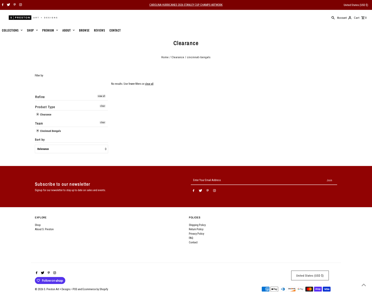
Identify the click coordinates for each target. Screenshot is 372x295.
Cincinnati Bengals (50, 131)
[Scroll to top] (363, 284)
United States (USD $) (356, 5)
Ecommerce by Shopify (95, 289)
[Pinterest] (14, 5)
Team (39, 123)
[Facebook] (2, 5)
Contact (193, 242)
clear (102, 106)
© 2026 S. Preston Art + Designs (53, 289)
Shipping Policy (197, 225)
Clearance (177, 57)
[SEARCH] (333, 17)
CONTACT (115, 30)
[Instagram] (20, 5)
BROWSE (84, 30)
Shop (38, 225)
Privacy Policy (196, 233)
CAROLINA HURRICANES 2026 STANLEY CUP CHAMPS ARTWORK (186, 5)
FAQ (191, 237)
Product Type (45, 106)
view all (101, 96)
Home (165, 57)
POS (75, 289)
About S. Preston (44, 229)
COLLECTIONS (10, 30)
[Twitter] (8, 5)
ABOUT (66, 30)
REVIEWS (99, 30)
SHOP (30, 30)
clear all (149, 83)
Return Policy (196, 229)
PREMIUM (48, 30)
